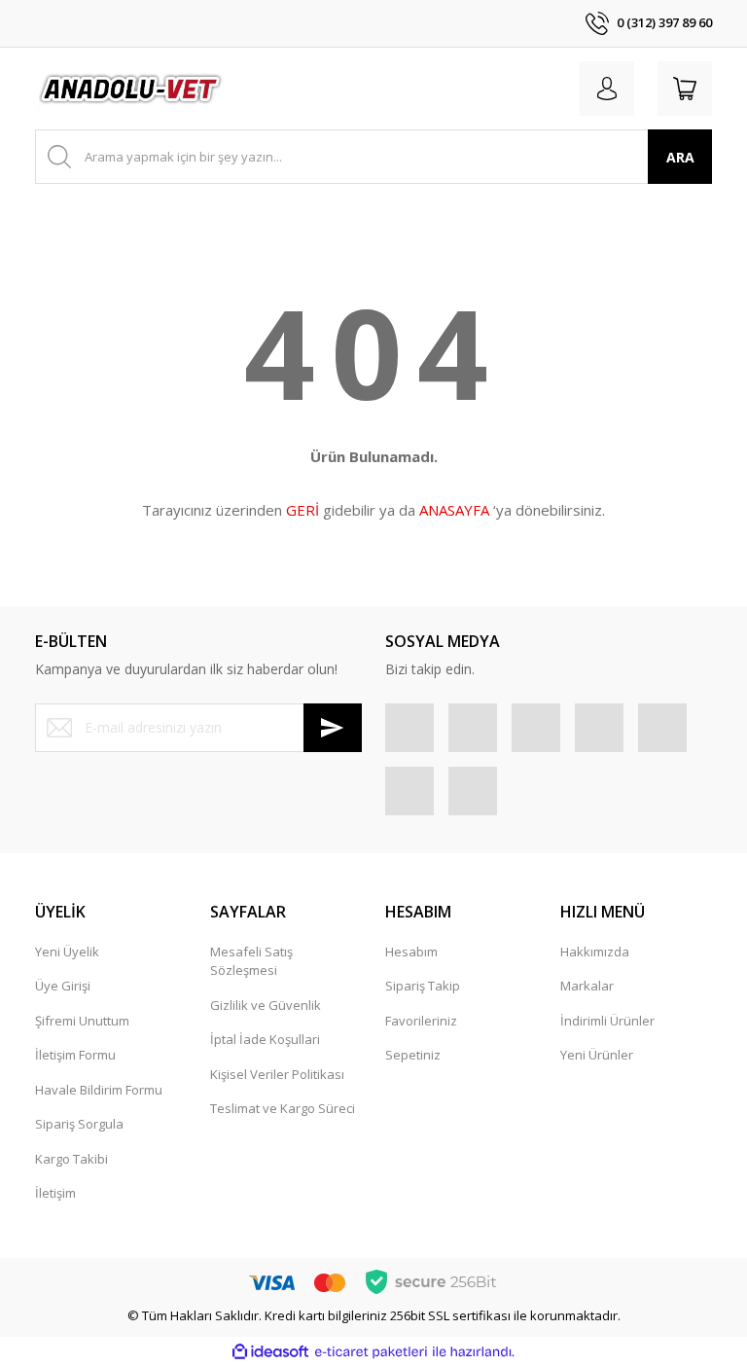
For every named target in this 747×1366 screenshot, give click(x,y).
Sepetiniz (413, 1054)
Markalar (587, 985)
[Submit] (332, 727)
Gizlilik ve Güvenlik (265, 1005)
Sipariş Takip (422, 985)
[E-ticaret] (371, 1352)
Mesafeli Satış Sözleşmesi (251, 961)
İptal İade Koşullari (265, 1039)
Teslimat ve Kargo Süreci (282, 1108)
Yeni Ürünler (596, 1054)
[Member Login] (607, 88)
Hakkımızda (594, 951)
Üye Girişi (62, 985)
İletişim (55, 1193)
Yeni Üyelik (67, 951)
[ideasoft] (270, 1352)
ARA (680, 157)
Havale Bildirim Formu (98, 1089)
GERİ (302, 510)
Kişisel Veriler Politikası (277, 1074)
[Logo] (131, 88)
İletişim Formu (75, 1054)
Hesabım (411, 951)
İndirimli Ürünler (607, 1020)
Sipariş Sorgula (79, 1123)
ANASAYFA (454, 510)
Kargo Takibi (71, 1159)
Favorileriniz (421, 1020)
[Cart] (685, 88)
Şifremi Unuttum (82, 1020)
